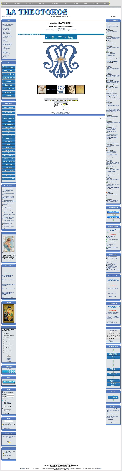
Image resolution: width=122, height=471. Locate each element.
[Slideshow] (54, 37)
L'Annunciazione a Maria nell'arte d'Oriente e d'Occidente (9, 201)
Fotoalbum (5, 40)
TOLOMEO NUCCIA (112, 238)
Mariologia (115, 125)
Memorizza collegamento (65, 107)
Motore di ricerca (6, 48)
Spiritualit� (116, 187)
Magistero (114, 113)
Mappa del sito (6, 47)
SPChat (8, 458)
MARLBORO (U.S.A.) (112, 290)
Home (4, 22)
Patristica (109, 160)
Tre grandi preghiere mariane (113, 169)
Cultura (113, 55)
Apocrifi (109, 22)
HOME (5, 3)
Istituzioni (114, 95)
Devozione (115, 61)
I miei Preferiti (74, 29)
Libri (108, 101)
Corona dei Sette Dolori (112, 266)
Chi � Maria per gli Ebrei (112, 87)
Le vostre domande (7, 45)
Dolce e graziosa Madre (112, 257)
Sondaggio (5, 49)
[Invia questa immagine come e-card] (65, 37)
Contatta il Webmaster (8, 427)
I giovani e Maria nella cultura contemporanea (112, 185)
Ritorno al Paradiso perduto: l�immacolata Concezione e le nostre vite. (113, 70)
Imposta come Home (7, 425)
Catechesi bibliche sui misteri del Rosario (7, 191)
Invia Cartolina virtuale (7, 43)
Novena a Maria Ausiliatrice (113, 258)
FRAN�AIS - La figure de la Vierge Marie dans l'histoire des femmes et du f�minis (113, 110)
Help (58, 30)
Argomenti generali (7, 25)
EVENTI (110, 340)
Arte (108, 29)
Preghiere (114, 166)
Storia (108, 192)
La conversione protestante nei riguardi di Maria (112, 174)
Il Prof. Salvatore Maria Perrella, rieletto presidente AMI (113, 98)
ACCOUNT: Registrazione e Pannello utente (112, 413)
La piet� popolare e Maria (112, 63)
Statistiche (5, 51)
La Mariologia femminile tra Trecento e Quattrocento (112, 135)
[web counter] (8, 372)
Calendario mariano (7, 35)
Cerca (54, 30)
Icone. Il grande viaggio (9, 220)
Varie (111, 197)
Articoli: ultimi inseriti (7, 31)
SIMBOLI (65, 103)
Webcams (5, 57)
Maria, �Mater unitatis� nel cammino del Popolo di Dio (112, 82)
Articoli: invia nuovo (7, 28)
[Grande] (75, 100)
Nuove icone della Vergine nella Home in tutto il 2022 (112, 201)
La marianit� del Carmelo (112, 190)
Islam (108, 89)
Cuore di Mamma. (7, 224)
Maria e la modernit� (8, 212)
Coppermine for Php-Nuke (62, 112)
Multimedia (115, 143)
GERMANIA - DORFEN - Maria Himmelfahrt (112, 323)
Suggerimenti (5, 52)
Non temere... (110, 265)
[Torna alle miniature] (46, 37)
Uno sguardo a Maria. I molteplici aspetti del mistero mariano (8, 197)
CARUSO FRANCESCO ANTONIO (112, 244)
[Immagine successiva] (75, 37)
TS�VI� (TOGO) (112, 292)
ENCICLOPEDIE (29, 3)
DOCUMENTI (55, 3)
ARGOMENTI (16, 3)
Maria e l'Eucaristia (111, 53)
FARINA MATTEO (111, 247)
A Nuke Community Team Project (61, 113)
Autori (112, 34)
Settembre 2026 (113, 330)
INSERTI (66, 3)
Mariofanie (115, 119)
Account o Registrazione (8, 24)
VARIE (85, 3)
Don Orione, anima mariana (113, 179)
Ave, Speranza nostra (112, 256)
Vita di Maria (109, 103)
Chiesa (112, 45)
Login (3, 16)
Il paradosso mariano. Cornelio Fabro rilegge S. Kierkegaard (7, 210)
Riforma (113, 171)
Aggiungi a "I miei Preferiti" (65, 109)
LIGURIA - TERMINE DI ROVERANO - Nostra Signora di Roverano (112, 313)
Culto (111, 50)
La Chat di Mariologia (7, 44)
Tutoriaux (113, 422)
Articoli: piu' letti (6, 29)
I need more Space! (64, 30)
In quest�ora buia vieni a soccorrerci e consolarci (112, 117)
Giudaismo (115, 84)
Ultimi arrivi (53, 29)
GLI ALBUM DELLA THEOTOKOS (26, 34)
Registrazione (8, 16)
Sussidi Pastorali (6, 53)
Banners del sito (6, 32)
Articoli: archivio (6, 26)
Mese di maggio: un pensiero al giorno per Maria (113, 261)
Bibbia (109, 40)
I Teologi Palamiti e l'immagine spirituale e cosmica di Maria (113, 38)
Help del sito (5, 41)
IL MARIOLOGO (7, 452)
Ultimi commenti (66, 29)
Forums (4, 39)
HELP (105, 3)
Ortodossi (114, 154)
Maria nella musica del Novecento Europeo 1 (111, 152)
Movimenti (115, 137)
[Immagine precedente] (70, 37)
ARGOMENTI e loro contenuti (111, 419)
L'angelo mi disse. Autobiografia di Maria (6, 206)
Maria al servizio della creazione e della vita (111, 129)
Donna (109, 73)
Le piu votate (59, 29)
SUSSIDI (76, 3)
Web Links (5, 56)
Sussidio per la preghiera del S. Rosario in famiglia (113, 264)
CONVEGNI (111, 341)
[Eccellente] (70, 100)
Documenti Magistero (7, 36)
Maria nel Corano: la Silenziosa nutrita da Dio (111, 93)
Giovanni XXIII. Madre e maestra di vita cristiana (8, 218)
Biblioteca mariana (6, 33)
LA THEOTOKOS (7, 455)
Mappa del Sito (6, 428)
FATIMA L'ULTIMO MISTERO (111, 241)
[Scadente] (46, 100)
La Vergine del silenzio (8, 188)
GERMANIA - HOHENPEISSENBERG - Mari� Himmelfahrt (111, 318)
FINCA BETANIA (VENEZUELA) (110, 296)
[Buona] (64, 100)
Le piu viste (47, 29)
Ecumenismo (110, 79)
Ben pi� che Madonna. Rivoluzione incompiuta (8, 222)
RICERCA (95, 3)
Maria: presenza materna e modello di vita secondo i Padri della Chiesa (112, 163)
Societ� (114, 181)
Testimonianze (6, 55)
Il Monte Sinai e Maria (111, 42)
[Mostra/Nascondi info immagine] (49, 37)
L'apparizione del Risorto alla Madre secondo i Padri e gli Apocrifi (112, 26)
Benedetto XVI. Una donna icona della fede (8, 215)
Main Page (59, 28)
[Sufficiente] (58, 100)
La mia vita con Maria (112, 259)
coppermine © (102, 118)
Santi (108, 177)
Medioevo (114, 131)
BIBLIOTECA (42, 3)
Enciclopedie (5, 37)
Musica (109, 149)
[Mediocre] (52, 100)
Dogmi (109, 66)
